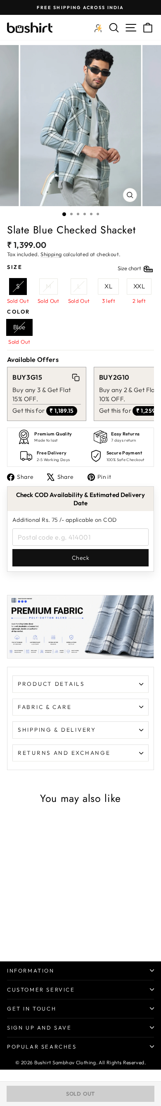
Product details (51, 683)
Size (74, 267)
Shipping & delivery (57, 729)
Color (18, 311)
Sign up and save (39, 1027)
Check (80, 557)
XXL (139, 286)
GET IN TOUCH (31, 1008)
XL (108, 286)
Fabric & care (44, 707)
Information (30, 970)
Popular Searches (42, 1046)
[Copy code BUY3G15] (75, 377)
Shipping (51, 254)
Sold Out (80, 1093)
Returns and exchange (64, 752)
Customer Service (41, 989)
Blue (19, 327)
